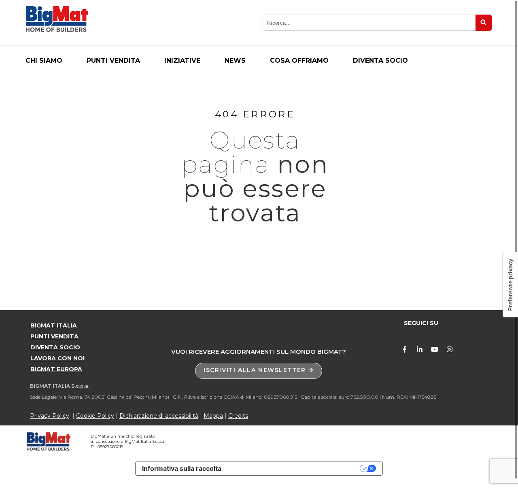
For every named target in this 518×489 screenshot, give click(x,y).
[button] (258, 371)
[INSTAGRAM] (449, 349)
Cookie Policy (95, 415)
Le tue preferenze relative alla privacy (295, 468)
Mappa (213, 415)
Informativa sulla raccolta (181, 468)
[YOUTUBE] (434, 349)
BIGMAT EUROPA (56, 369)
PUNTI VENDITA (54, 336)
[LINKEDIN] (419, 349)
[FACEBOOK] (404, 349)
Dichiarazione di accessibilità (158, 415)
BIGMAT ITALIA (53, 325)
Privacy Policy (49, 415)
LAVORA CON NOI (57, 358)
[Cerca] (484, 23)
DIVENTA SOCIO (55, 347)
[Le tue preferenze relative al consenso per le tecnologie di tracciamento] (510, 284)
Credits (238, 415)
